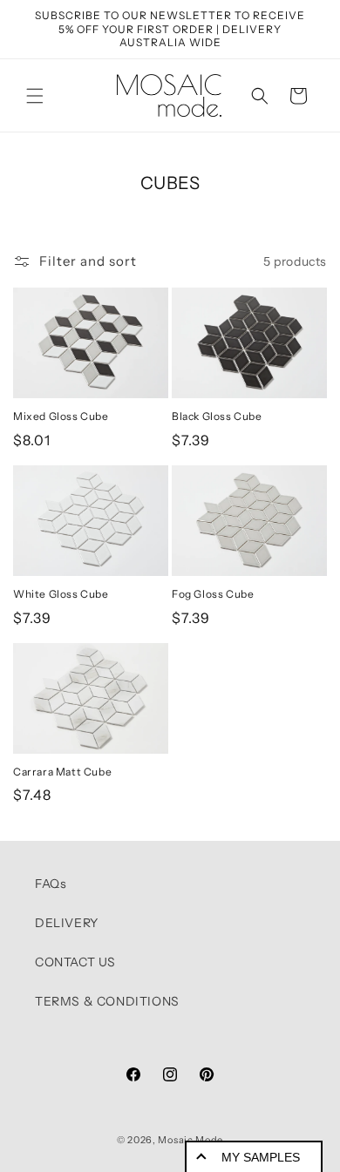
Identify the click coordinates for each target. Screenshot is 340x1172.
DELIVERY (67, 923)
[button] (35, 96)
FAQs (50, 883)
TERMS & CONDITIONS (107, 1001)
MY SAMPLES (260, 1157)
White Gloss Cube (61, 593)
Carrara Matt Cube (62, 771)
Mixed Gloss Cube (61, 416)
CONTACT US (75, 962)
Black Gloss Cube (217, 416)
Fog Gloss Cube (213, 593)
